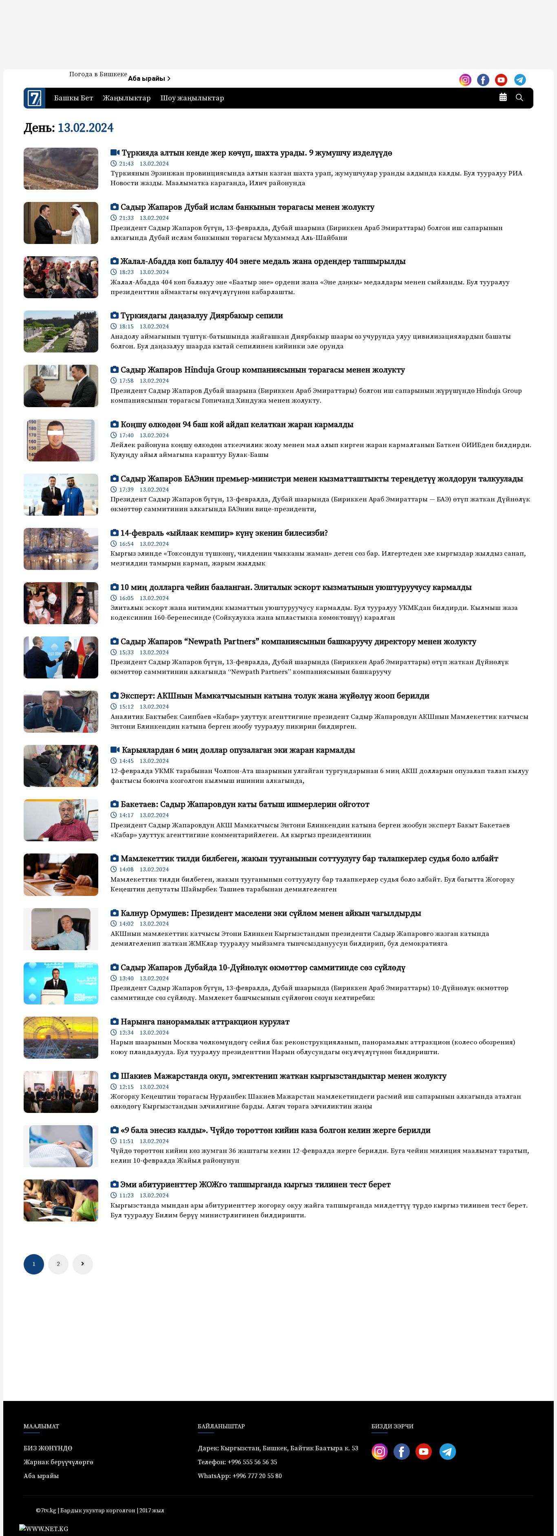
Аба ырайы (147, 78)
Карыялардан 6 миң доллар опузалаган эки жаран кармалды (238, 750)
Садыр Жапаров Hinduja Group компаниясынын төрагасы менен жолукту (263, 370)
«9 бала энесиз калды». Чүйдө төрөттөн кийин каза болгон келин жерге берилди (276, 1131)
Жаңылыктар (127, 98)
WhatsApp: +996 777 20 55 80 (240, 1476)
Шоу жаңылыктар (192, 98)
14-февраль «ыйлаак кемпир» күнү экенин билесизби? (224, 533)
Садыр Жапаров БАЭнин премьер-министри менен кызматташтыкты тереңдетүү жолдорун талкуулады (322, 479)
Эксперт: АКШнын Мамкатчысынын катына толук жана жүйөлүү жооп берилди (275, 696)
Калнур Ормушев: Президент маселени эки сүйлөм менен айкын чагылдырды (271, 914)
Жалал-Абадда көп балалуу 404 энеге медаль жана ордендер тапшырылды (263, 262)
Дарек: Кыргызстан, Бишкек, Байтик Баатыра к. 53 (278, 1448)
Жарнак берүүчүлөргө (58, 1462)
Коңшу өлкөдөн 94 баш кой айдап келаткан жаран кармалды (237, 425)
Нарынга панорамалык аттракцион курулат (205, 1022)
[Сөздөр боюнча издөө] (519, 98)
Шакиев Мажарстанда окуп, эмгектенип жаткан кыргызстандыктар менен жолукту (283, 1076)
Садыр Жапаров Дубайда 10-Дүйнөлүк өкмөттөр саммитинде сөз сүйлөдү (263, 968)
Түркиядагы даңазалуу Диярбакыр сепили (202, 316)
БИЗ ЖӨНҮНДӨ (48, 1448)
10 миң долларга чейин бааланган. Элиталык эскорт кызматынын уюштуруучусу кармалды (296, 588)
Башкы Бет (73, 98)
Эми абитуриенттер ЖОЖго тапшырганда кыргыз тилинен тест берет (256, 1185)
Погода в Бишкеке (98, 74)
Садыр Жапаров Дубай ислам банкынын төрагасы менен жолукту (247, 207)
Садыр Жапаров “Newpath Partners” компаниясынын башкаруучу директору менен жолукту (298, 642)
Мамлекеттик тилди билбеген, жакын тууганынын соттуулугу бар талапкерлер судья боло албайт (309, 859)
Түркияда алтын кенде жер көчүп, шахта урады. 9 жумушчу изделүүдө (257, 153)
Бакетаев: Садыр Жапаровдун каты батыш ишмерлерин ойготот (245, 805)
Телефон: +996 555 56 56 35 (237, 1462)
